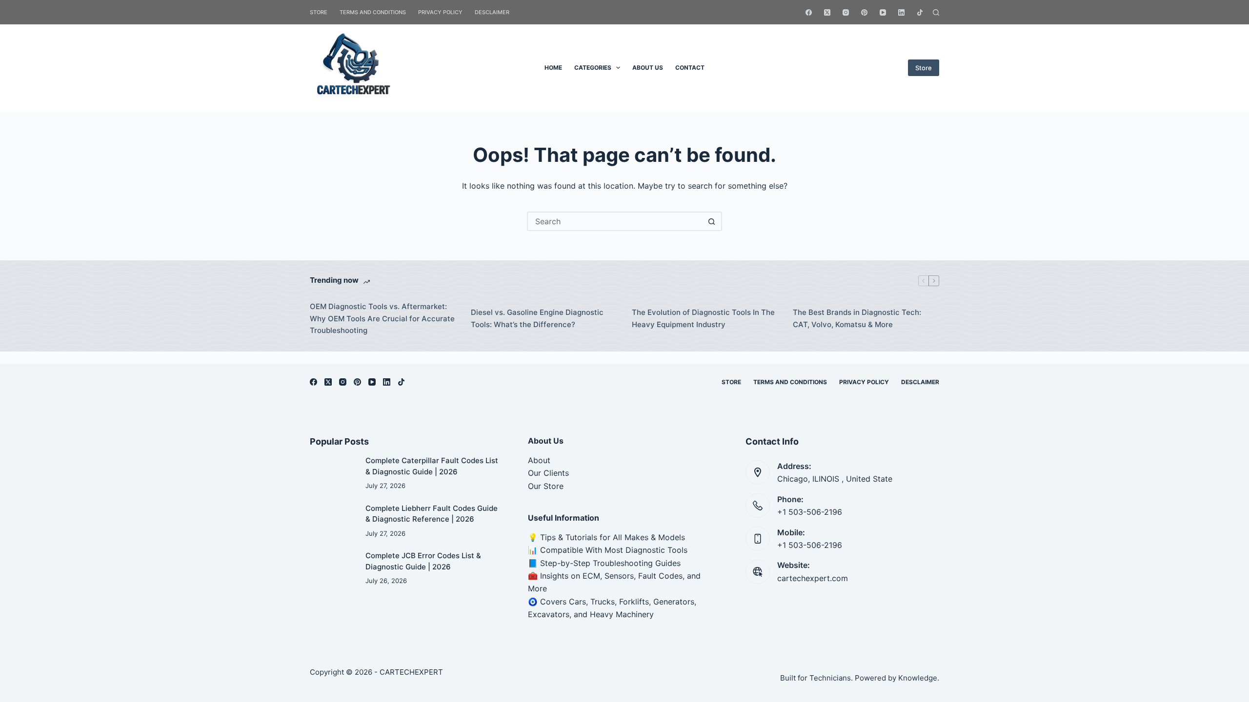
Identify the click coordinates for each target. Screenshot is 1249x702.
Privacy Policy (440, 12)
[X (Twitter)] (827, 12)
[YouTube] (883, 12)
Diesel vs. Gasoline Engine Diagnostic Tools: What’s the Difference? (537, 318)
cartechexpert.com (812, 578)
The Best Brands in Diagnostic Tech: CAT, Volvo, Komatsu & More (857, 318)
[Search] (936, 12)
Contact (690, 67)
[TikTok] (920, 12)
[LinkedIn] (901, 12)
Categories (592, 67)
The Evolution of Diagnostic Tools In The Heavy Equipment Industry (703, 318)
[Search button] (711, 221)
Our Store (546, 486)
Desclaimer (492, 12)
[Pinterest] (864, 12)
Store (923, 68)
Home (553, 67)
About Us (647, 67)
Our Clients (548, 473)
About (540, 460)
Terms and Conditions (373, 12)
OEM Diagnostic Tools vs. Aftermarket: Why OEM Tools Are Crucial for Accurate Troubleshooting (382, 318)
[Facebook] (809, 12)
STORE (318, 12)
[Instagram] (846, 12)
